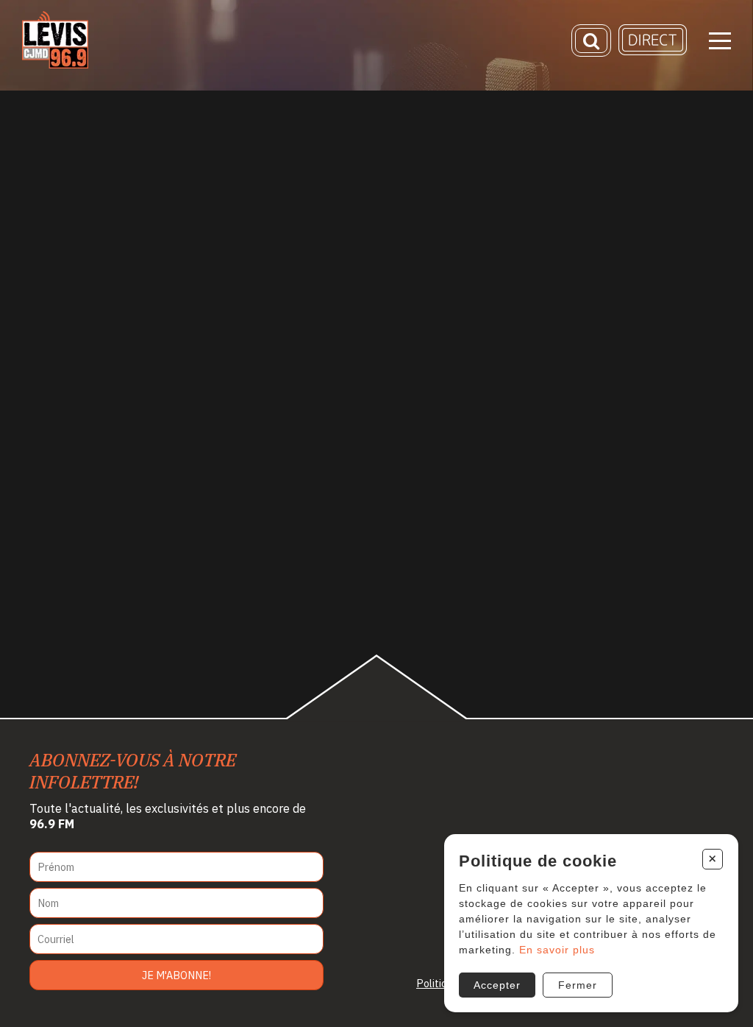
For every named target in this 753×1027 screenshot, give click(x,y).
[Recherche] (591, 40)
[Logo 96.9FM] (55, 64)
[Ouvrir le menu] (720, 40)
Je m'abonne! (176, 975)
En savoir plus (557, 950)
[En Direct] (652, 51)
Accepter (497, 985)
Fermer (577, 985)
